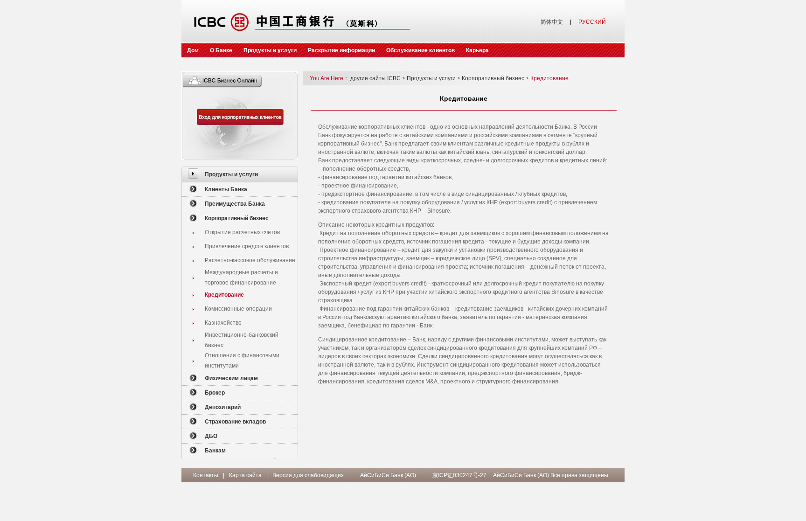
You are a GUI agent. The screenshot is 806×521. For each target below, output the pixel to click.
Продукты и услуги (270, 50)
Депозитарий (223, 407)
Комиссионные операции (238, 309)
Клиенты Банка (226, 189)
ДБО (211, 436)
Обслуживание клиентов (420, 50)
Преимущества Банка (235, 204)
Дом (193, 50)
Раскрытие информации (341, 50)
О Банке (221, 50)
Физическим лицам (231, 378)
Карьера (477, 50)
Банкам (215, 450)
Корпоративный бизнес (237, 218)
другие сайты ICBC (377, 78)
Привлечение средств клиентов (247, 246)
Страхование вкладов (235, 421)
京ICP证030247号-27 (459, 475)
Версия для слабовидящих (308, 475)
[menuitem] (239, 174)
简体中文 (552, 22)
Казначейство (223, 323)
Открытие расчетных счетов (242, 232)
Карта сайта (245, 475)
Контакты (205, 475)
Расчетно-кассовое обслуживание (250, 260)
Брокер (215, 392)
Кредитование (224, 295)
